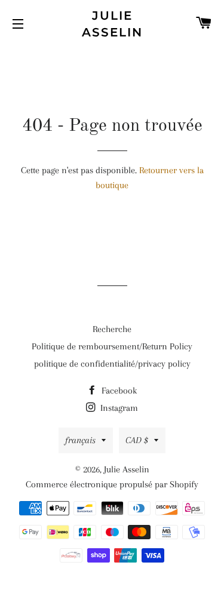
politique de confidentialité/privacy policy (112, 363)
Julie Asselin (112, 23)
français (80, 440)
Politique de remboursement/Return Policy (112, 346)
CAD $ (136, 440)
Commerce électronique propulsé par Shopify (112, 484)
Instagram (118, 407)
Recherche (112, 329)
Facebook (118, 390)
